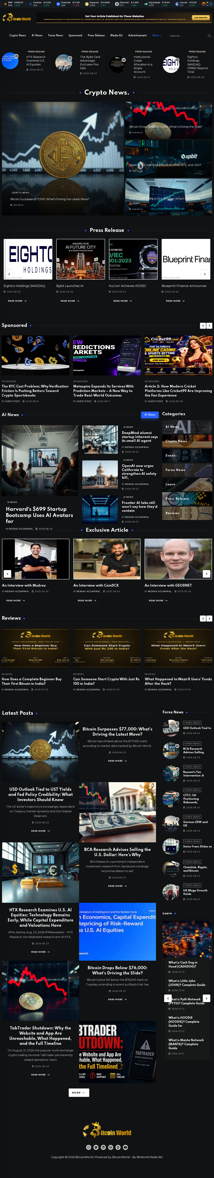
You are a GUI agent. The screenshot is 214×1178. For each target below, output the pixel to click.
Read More (15, 301)
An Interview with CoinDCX (24, 585)
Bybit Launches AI (17, 286)
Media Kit (116, 35)
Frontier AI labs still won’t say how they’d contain (139, 507)
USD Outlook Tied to (197, 728)
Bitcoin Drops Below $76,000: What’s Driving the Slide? (165, 126)
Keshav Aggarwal (21, 529)
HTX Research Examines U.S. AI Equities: (35, 60)
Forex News (55, 35)
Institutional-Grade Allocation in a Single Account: (143, 64)
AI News (37, 35)
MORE (76, 1092)
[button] (9, 274)
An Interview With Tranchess (168, 585)
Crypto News (17, 35)
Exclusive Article (14, 578)
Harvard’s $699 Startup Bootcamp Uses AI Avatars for (39, 515)
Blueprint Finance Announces (131, 286)
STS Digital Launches (178, 286)
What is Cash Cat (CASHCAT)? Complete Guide (185, 1021)
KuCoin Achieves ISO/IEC (75, 286)
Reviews (7, 674)
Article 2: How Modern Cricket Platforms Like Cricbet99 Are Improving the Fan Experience (178, 391)
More (155, 35)
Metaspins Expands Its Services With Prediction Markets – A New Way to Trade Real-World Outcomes (103, 391)
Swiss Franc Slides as (197, 846)
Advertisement (137, 35)
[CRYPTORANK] (211, 4)
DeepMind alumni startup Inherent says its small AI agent (140, 437)
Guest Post (12, 401)
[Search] (209, 35)
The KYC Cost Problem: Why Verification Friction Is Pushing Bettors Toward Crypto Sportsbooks (35, 391)
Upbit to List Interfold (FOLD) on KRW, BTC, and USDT (165, 165)
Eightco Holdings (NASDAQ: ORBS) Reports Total (197, 64)
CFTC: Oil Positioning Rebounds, (191, 799)
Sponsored (75, 35)
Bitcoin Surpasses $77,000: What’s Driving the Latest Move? (49, 199)
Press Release (96, 35)
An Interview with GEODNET (97, 585)
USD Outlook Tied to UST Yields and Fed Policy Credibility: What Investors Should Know (40, 795)
